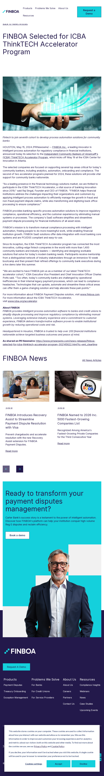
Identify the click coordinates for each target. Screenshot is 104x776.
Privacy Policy (40, 746)
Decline (83, 763)
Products (27, 8)
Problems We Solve (45, 8)
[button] (6, 469)
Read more (11, 451)
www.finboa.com (90, 294)
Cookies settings (33, 763)
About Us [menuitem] (69, 679)
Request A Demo (16, 666)
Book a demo (17, 535)
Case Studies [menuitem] (86, 703)
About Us (63, 8)
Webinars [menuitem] (84, 691)
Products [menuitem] (10, 679)
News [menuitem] (83, 697)
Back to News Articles (15, 24)
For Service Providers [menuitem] (43, 697)
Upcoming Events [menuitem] (89, 710)
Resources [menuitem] (87, 679)
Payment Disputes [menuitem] (13, 685)
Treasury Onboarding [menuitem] (15, 691)
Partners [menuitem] (67, 697)
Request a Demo (89, 12)
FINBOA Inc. (59, 147)
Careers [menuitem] (67, 691)
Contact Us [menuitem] (68, 703)
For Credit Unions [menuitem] (41, 691)
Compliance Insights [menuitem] (90, 685)
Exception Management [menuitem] (16, 697)
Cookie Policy (57, 746)
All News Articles (91, 360)
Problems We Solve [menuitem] (45, 679)
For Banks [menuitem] (37, 685)
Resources (28, 15)
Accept (58, 763)
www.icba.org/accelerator (22, 301)
